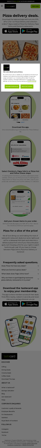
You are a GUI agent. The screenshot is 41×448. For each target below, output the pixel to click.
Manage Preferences (12, 86)
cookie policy (32, 81)
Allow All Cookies (27, 86)
